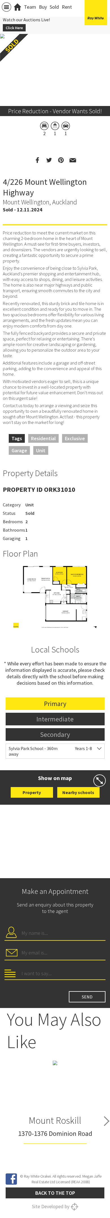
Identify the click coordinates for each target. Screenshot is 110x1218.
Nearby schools (78, 792)
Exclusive (75, 438)
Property (32, 792)
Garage (19, 450)
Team (30, 7)
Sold (54, 7)
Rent (67, 7)
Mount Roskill (55, 1120)
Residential (43, 438)
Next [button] (106, 1121)
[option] (55, 597)
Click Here (14, 27)
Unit (40, 450)
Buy (43, 7)
